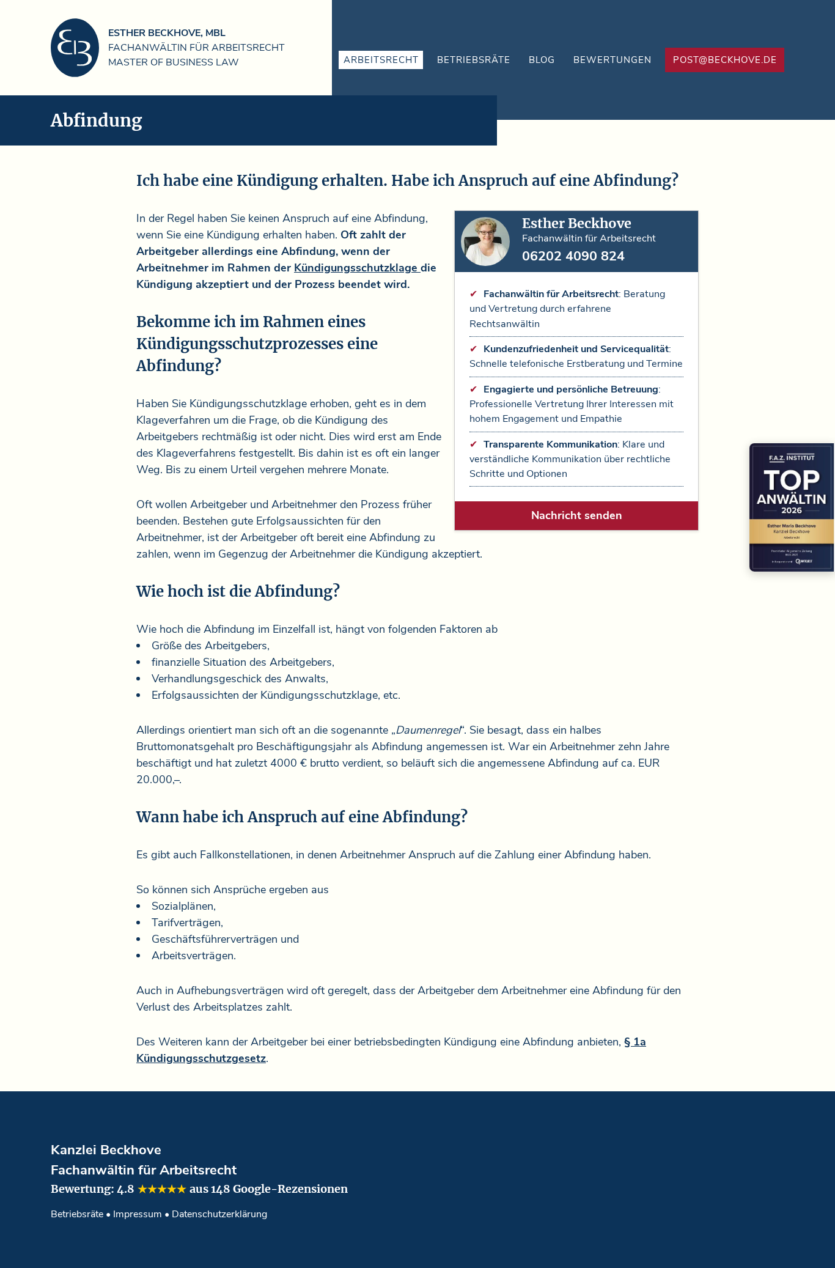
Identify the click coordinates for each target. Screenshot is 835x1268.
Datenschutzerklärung (219, 1214)
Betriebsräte (473, 60)
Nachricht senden (576, 515)
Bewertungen (612, 60)
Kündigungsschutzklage (357, 267)
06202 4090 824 (573, 256)
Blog (542, 60)
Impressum (137, 1214)
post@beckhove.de (725, 60)
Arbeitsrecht (381, 60)
